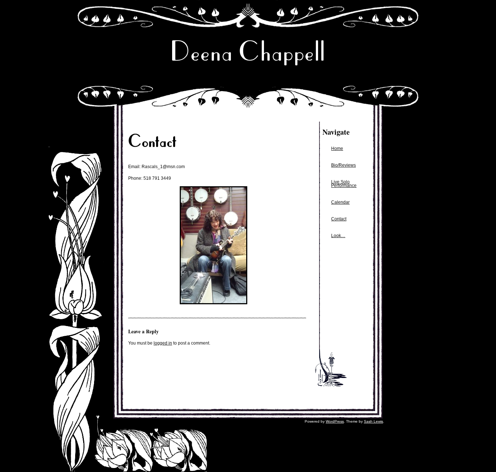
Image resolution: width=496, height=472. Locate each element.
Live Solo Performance (344, 183)
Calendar (340, 202)
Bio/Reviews (343, 165)
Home (337, 148)
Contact (338, 218)
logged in (163, 343)
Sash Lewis (373, 421)
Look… (338, 235)
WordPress (335, 421)
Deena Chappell (248, 51)
